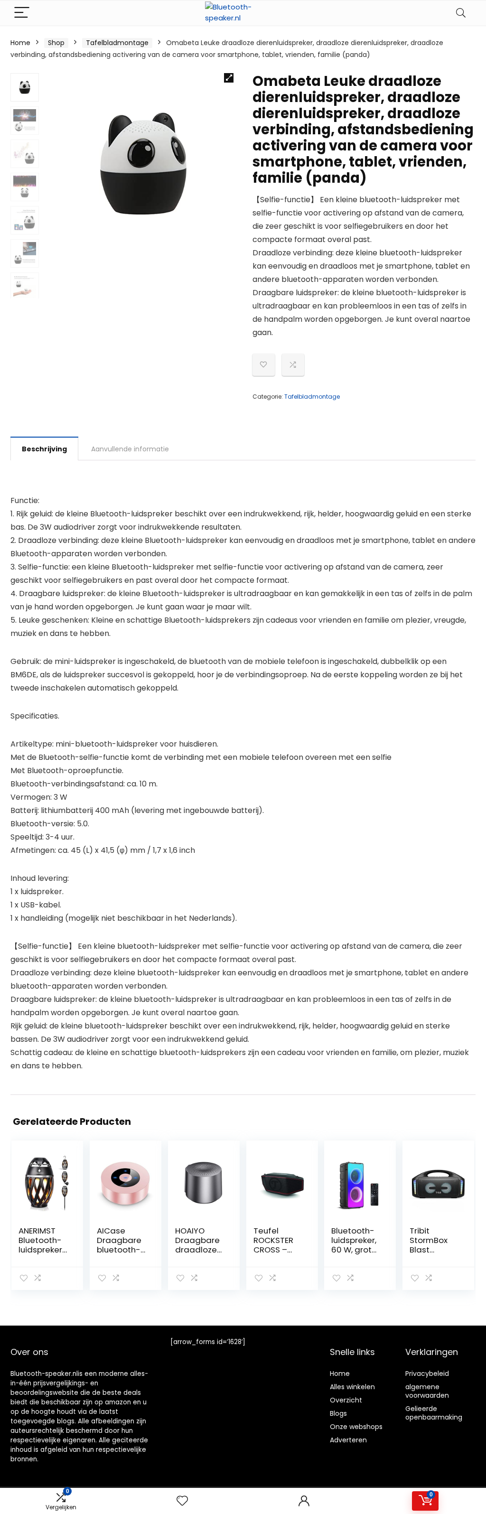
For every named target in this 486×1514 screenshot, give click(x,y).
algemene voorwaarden (427, 1391)
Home (20, 42)
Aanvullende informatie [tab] (130, 449)
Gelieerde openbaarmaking (433, 1413)
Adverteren (348, 1440)
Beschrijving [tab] (44, 449)
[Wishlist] (182, 1501)
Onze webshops (356, 1426)
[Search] (460, 13)
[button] (229, 78)
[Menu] (21, 13)
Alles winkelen (352, 1387)
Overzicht (346, 1400)
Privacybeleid (427, 1373)
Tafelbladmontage (117, 42)
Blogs (338, 1413)
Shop (56, 42)
